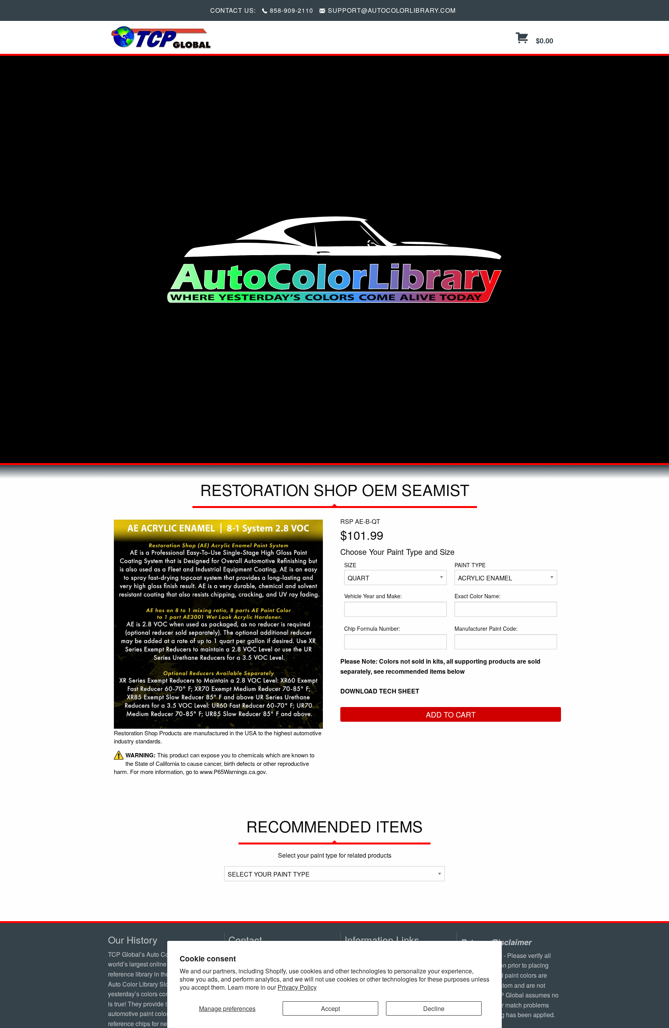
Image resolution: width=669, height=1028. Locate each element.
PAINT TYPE (470, 565)
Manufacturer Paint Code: (486, 628)
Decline (433, 1008)
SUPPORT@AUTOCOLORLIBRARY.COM (392, 10)
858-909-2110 (291, 10)
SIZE (350, 565)
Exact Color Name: (478, 596)
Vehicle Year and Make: (373, 596)
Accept (330, 1008)
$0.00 (543, 41)
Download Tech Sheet (379, 690)
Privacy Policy (297, 987)
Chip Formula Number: (372, 628)
